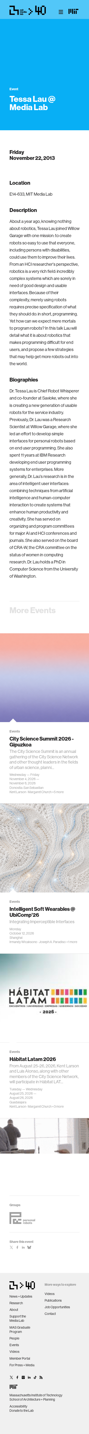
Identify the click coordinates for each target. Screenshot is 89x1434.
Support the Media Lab (17, 1318)
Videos (14, 1351)
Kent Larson (17, 792)
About (13, 1310)
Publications (53, 1300)
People (14, 1338)
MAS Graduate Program (19, 1329)
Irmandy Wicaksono (23, 942)
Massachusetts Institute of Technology (35, 1395)
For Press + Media (21, 1365)
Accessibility (18, 1406)
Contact (50, 1314)
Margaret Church (40, 792)
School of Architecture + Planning (32, 1399)
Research (16, 1303)
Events (14, 1345)
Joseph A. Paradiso (52, 942)
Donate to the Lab (21, 1410)
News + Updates (20, 1296)
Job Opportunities (57, 1307)
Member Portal (19, 1358)
